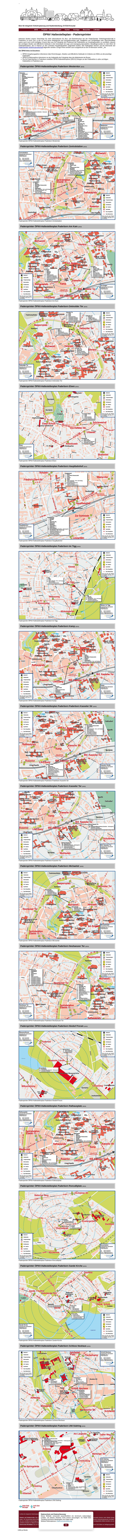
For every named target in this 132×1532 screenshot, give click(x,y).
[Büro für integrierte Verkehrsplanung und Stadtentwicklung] (35, 1508)
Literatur (97, 30)
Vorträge (76, 30)
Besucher (86, 30)
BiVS (36, 30)
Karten (67, 30)
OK (66, 1525)
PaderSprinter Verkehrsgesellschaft (31, 47)
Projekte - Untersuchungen (51, 30)
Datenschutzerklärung (64, 1521)
